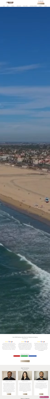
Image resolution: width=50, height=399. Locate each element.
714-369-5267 (40, 1)
